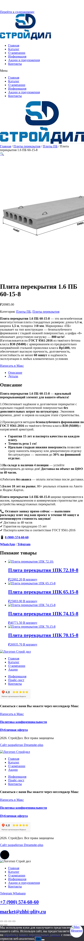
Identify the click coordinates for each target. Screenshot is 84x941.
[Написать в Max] (76, 931)
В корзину (30, 579)
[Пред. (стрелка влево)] (1, 925)
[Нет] (43, 939)
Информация (17, 56)
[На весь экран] (5, 921)
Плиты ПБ (50, 146)
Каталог (13, 49)
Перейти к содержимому (17, 12)
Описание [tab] (15, 372)
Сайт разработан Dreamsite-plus (21, 745)
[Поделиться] (9, 921)
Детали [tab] (13, 376)
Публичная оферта (14, 730)
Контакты (15, 63)
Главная (13, 45)
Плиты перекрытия (26, 146)
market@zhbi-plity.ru (23, 911)
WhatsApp (7, 544)
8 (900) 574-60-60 (17, 537)
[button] (42, 71)
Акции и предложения (24, 60)
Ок (38, 938)
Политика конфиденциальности (23, 722)
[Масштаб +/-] (1, 921)
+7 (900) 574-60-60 (19, 902)
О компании (16, 52)
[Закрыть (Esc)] (13, 921)
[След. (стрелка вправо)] (5, 925)
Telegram (23, 544)
